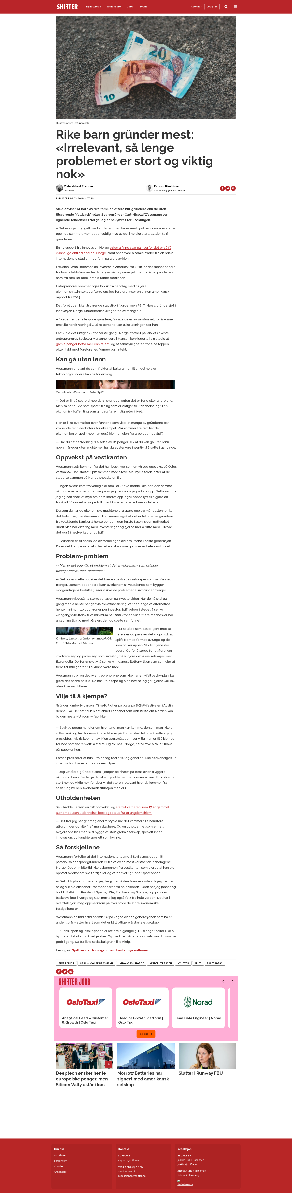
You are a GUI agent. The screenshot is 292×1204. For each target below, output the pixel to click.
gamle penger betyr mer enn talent (83, 344)
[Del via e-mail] (233, 188)
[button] (223, 981)
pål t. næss (215, 963)
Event (143, 6)
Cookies (58, 1166)
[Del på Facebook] (222, 188)
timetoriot (66, 963)
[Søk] (226, 7)
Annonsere (114, 6)
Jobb (130, 6)
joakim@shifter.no (187, 1164)
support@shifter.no (129, 1160)
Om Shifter (60, 1155)
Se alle (144, 1033)
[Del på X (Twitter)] (227, 188)
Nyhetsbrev (93, 6)
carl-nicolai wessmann (96, 963)
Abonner (196, 6)
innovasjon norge (131, 963)
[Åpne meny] (235, 6)
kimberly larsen (161, 963)
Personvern (60, 1160)
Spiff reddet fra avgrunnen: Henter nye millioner (110, 950)
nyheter (183, 963)
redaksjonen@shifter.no (132, 1175)
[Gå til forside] (67, 6)
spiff (197, 963)
